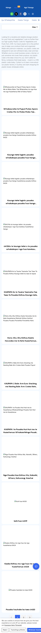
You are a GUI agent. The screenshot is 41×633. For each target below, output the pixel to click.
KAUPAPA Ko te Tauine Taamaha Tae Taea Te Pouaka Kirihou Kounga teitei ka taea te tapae (20, 293)
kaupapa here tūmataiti (13, 625)
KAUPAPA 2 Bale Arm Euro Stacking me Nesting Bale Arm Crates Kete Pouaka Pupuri (20, 385)
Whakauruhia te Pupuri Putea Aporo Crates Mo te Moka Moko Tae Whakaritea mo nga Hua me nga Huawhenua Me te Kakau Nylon (20, 110)
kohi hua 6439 (20, 521)
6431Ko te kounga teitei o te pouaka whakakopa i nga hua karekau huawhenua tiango (21, 248)
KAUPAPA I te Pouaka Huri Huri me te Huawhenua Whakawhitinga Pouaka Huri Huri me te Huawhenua (20, 431)
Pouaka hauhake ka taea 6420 (20, 609)
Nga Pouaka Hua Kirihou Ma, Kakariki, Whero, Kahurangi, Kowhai (20, 476)
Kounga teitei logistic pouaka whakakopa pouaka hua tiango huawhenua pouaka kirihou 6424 (20, 202)
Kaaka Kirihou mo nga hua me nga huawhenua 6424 (20, 565)
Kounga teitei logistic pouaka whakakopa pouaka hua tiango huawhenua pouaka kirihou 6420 (20, 156)
